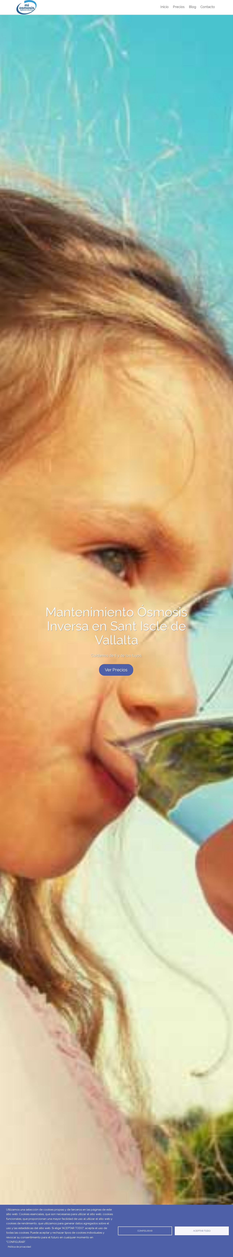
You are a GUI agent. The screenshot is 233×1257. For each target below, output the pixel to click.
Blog (192, 7)
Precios (179, 7)
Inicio (164, 7)
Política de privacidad (19, 1246)
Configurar (145, 1230)
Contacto (207, 7)
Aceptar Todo (201, 1230)
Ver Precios (116, 669)
